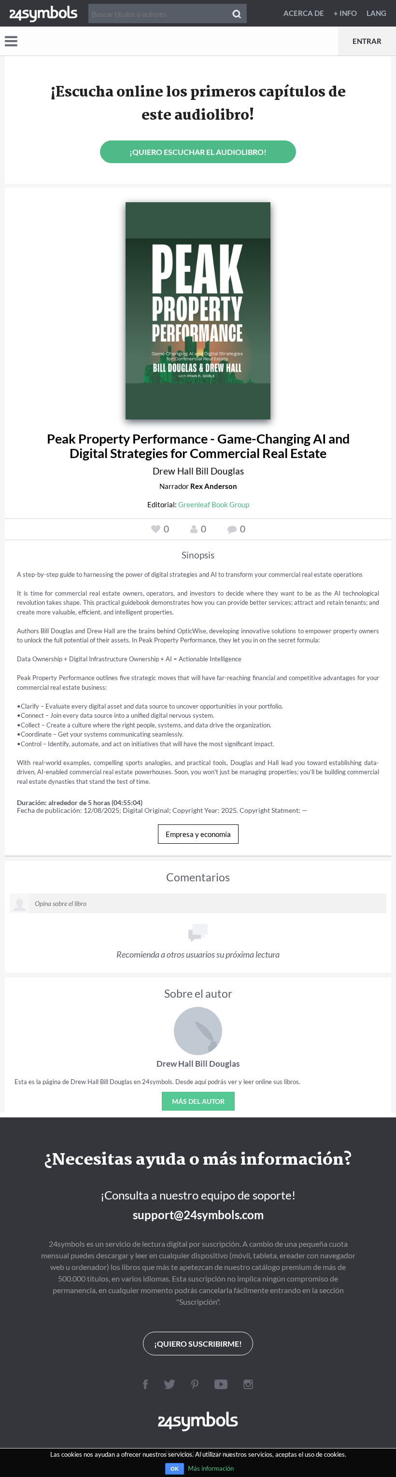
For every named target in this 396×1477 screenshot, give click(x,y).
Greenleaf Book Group (213, 504)
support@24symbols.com (198, 1215)
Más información (211, 1468)
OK (174, 1469)
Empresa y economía (198, 834)
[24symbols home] (43, 13)
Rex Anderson (213, 486)
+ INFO (345, 13)
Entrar (367, 41)
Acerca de (303, 13)
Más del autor (198, 1101)
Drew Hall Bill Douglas (198, 470)
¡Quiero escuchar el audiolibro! (198, 151)
